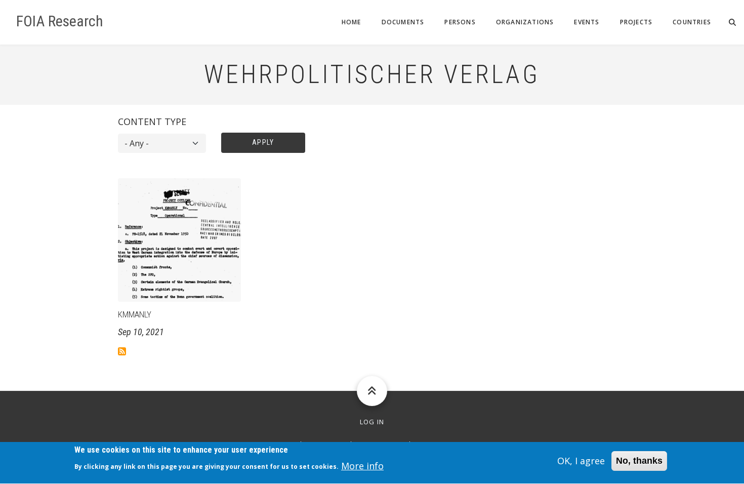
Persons (459, 22)
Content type (152, 121)
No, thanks (639, 461)
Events (586, 22)
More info (362, 466)
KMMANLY (134, 314)
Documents (403, 22)
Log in (372, 422)
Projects (636, 22)
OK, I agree (581, 461)
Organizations (525, 22)
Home (351, 22)
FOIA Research (59, 21)
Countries (692, 22)
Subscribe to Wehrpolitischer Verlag (122, 351)
